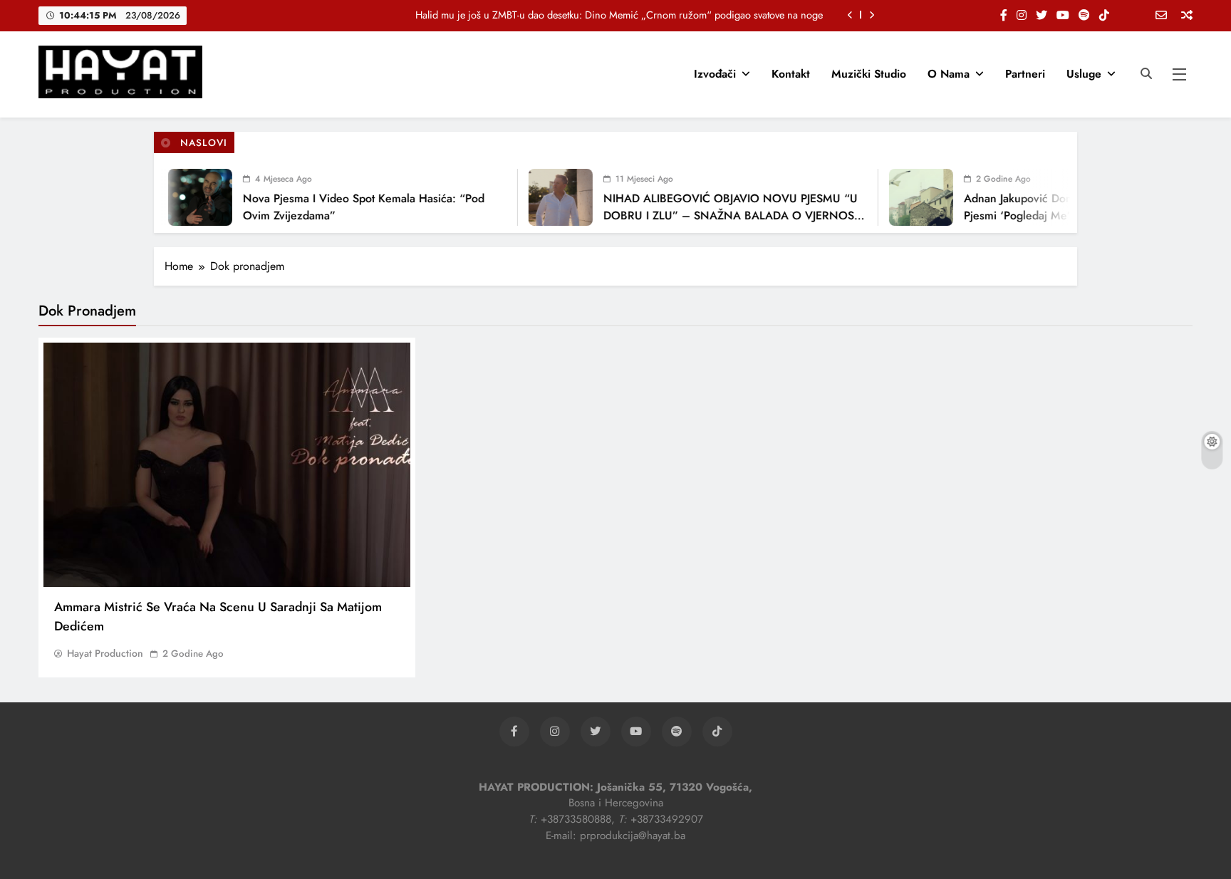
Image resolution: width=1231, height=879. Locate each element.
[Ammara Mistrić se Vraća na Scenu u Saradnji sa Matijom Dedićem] (226, 465)
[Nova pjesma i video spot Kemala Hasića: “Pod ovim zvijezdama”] (189, 197)
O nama (949, 74)
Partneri (1025, 74)
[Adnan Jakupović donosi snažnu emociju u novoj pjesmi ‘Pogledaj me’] (910, 197)
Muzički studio (868, 74)
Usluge (1083, 74)
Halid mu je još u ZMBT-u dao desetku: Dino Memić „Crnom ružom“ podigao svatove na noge (619, 15)
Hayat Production (105, 653)
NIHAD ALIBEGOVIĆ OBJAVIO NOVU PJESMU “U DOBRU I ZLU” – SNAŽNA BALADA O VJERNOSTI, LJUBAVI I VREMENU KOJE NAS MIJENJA (724, 215)
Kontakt (791, 74)
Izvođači (715, 74)
